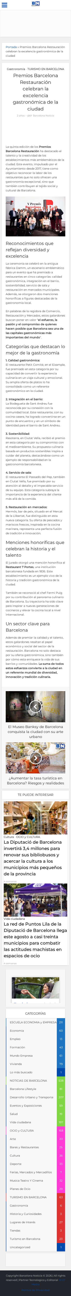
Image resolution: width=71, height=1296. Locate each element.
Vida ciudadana (14, 919)
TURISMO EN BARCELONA (45, 69)
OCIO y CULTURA (28, 837)
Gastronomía (16, 69)
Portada (11, 47)
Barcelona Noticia (43, 115)
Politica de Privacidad (35, 1290)
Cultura (9, 837)
